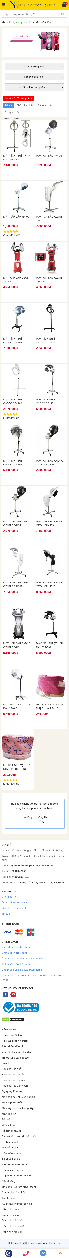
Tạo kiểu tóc (9, 1198)
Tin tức (6, 913)
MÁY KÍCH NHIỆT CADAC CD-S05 (46, 340)
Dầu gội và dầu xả (12, 1170)
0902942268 (19, 871)
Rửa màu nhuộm (12, 1153)
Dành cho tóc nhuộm (14, 1226)
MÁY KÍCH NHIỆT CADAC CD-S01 (13, 462)
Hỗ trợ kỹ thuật (11, 1130)
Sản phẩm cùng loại (14, 1164)
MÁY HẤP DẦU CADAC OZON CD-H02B (16, 584)
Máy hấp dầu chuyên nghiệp (18, 1097)
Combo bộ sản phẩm (14, 1192)
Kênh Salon (9, 1029)
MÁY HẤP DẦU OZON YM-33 (49, 279)
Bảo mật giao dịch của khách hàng (22, 969)
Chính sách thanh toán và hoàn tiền (22, 958)
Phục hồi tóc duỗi (12, 1068)
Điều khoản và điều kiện (16, 947)
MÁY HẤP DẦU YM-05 (49, 155)
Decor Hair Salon (12, 1035)
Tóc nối (6, 1119)
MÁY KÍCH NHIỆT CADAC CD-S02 (46, 401)
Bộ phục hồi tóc (11, 1158)
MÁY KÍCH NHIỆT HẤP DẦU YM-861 (49, 645)
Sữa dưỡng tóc (10, 1181)
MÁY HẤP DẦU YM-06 (16, 216)
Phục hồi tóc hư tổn (13, 1074)
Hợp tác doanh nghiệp (15, 1040)
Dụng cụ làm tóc (12, 1091)
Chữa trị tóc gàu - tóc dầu (17, 1052)
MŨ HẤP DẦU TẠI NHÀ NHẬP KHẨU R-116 (16, 767)
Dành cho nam (10, 1209)
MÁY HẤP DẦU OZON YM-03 (49, 218)
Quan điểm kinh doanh (15, 902)
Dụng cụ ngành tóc (20, 22)
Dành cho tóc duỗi (12, 1220)
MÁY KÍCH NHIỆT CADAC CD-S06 (13, 340)
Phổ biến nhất (25, 105)
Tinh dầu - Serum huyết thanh (19, 1187)
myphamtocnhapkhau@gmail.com (31, 865)
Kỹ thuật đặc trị (10, 1142)
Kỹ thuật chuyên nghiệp (17, 1203)
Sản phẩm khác (11, 1215)
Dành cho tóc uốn (12, 1231)
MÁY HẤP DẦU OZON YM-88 (16, 279)
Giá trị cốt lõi (9, 896)
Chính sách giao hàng (14, 952)
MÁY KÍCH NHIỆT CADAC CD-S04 (13, 401)
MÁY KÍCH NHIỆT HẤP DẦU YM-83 (16, 706)
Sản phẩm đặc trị (12, 1046)
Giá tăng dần (44, 105)
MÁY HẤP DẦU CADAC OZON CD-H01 (16, 645)
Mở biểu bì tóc (10, 1147)
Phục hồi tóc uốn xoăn (15, 1085)
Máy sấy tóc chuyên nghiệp (18, 1108)
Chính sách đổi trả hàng (16, 964)
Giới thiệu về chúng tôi (15, 908)
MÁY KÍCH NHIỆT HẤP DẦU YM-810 (16, 157)
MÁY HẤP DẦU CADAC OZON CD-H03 (49, 523)
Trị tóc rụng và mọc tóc (15, 1057)
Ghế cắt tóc (8, 1125)
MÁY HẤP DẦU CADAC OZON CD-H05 (49, 462)
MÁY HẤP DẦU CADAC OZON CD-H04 (16, 523)
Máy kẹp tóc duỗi (12, 1102)
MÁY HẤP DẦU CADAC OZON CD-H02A (49, 584)
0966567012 (22, 876)
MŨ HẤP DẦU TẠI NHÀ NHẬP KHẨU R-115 (49, 706)
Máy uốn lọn (9, 1113)
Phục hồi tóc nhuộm (13, 1080)
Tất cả (8, 105)
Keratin (6, 1063)
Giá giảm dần (12, 112)
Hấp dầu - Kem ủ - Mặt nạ (17, 1175)
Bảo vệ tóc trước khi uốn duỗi (19, 1136)
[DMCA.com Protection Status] (13, 1019)
